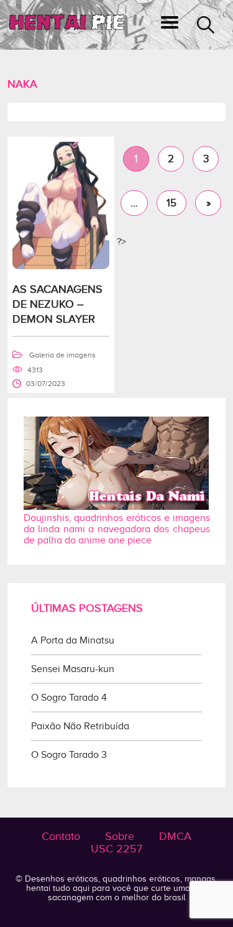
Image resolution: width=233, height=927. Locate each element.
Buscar (205, 25)
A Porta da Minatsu (72, 640)
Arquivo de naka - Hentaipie (66, 25)
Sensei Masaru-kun (72, 669)
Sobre (119, 836)
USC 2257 (116, 848)
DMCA (175, 836)
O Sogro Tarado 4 (69, 697)
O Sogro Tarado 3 (69, 754)
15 (171, 203)
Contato (61, 836)
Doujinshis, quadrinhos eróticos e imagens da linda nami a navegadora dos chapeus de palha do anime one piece (117, 529)
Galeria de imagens (62, 355)
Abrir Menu (169, 25)
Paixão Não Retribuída (80, 726)
